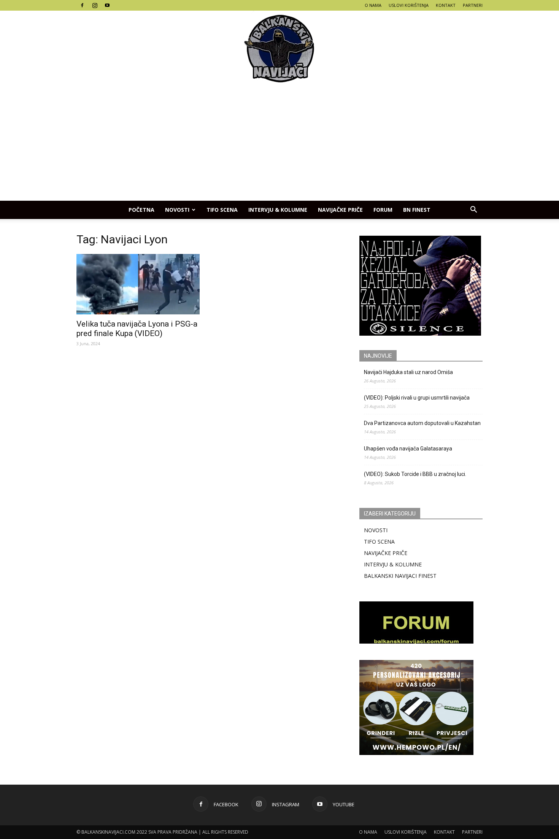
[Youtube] (107, 5)
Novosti (177, 209)
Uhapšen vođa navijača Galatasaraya (408, 449)
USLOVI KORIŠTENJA (409, 5)
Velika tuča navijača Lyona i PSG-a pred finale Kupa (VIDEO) (136, 328)
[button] (473, 210)
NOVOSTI (375, 530)
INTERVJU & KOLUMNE (277, 209)
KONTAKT (446, 5)
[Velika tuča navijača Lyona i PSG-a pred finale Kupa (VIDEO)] (138, 284)
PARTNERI (473, 5)
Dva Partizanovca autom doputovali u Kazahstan (422, 423)
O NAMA (373, 5)
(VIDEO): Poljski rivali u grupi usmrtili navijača (417, 398)
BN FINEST (416, 209)
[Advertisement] (279, 143)
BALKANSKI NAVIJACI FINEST (400, 575)
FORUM (382, 209)
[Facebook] (82, 5)
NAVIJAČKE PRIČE (340, 209)
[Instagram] (94, 5)
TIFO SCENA (222, 209)
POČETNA (141, 209)
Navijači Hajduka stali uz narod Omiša (408, 372)
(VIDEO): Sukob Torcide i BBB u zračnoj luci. (415, 474)
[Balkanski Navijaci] (279, 49)
